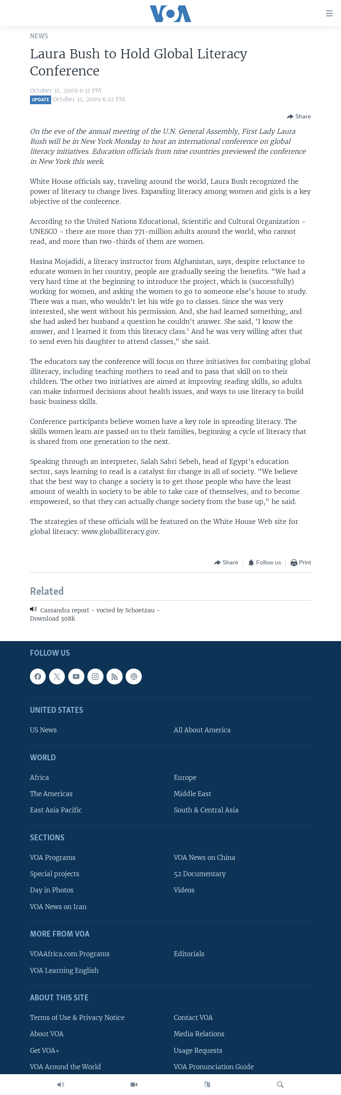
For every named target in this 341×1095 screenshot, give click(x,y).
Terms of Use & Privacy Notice (77, 1018)
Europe (185, 778)
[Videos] (133, 1084)
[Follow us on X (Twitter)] (57, 676)
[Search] (280, 1084)
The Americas (51, 794)
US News (43, 730)
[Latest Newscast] (60, 1084)
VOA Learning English (64, 971)
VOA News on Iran (58, 907)
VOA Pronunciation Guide (214, 1067)
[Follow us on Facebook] (38, 676)
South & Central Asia (206, 810)
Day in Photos (52, 891)
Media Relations (199, 1034)
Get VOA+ (44, 1051)
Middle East (192, 794)
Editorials (189, 954)
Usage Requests (198, 1051)
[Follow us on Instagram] (95, 676)
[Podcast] (133, 676)
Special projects (54, 874)
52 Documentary (200, 874)
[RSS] (114, 676)
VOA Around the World (65, 1067)
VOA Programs (53, 858)
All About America (202, 730)
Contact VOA (193, 1018)
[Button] (299, 117)
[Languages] (207, 1084)
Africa (39, 778)
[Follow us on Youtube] (76, 676)
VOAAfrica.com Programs (70, 954)
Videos (184, 891)
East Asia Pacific (56, 810)
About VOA (47, 1034)
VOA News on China (204, 858)
